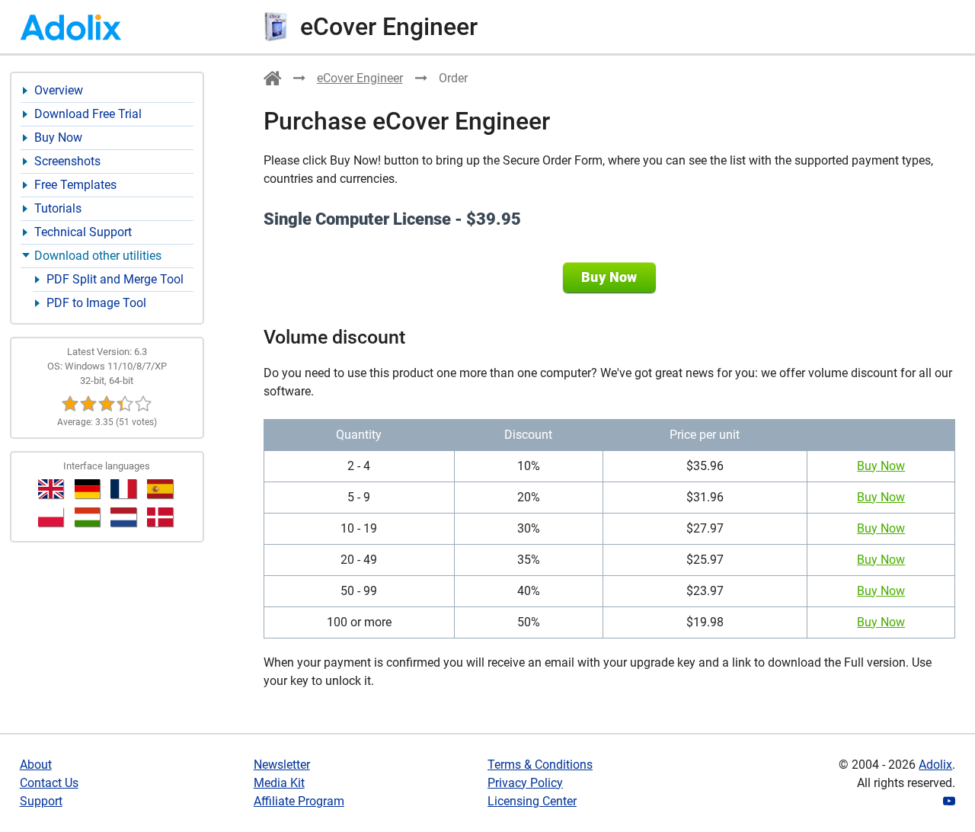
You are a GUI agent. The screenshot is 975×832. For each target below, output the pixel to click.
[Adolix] (272, 81)
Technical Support (83, 232)
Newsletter (282, 764)
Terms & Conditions (540, 764)
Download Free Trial (88, 114)
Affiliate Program (299, 801)
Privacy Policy (525, 783)
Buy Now (58, 137)
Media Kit (279, 783)
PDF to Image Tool (96, 303)
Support (41, 801)
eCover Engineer (360, 78)
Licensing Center (532, 801)
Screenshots (67, 161)
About (36, 764)
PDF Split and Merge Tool (115, 279)
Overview (58, 90)
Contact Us (49, 783)
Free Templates (75, 185)
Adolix (935, 764)
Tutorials (58, 208)
